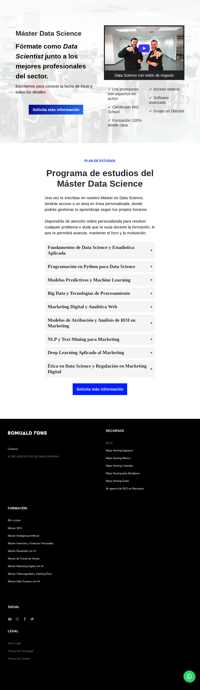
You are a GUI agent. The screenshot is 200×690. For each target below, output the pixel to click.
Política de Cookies (19, 658)
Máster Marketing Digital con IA (26, 566)
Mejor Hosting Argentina (119, 450)
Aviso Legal (14, 643)
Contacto (13, 449)
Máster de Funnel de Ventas (24, 558)
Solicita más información (56, 109)
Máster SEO (15, 528)
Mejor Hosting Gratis (117, 481)
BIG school (14, 520)
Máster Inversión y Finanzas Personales (31, 543)
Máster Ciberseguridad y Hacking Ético (30, 573)
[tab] (100, 250)
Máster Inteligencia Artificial (23, 535)
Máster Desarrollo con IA (22, 551)
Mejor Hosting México (118, 458)
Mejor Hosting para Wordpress (123, 473)
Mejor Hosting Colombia (119, 465)
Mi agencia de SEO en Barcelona (125, 488)
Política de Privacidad (20, 651)
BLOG (109, 442)
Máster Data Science (20, 581)
